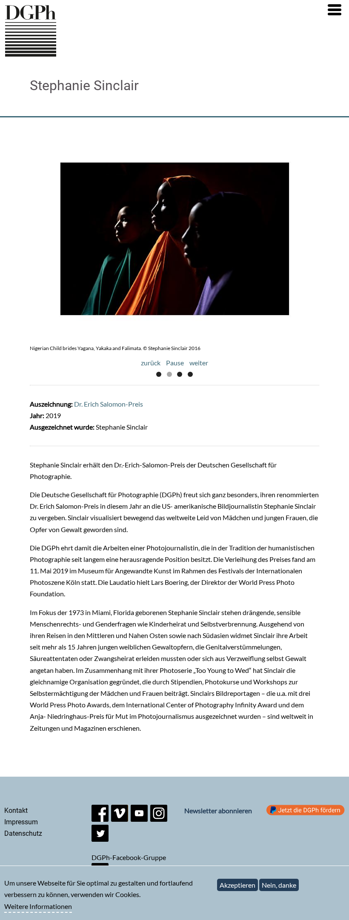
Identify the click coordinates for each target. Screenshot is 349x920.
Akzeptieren (237, 885)
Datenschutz (23, 833)
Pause (175, 363)
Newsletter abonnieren (218, 810)
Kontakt (16, 810)
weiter (198, 363)
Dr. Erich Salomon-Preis (108, 404)
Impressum (21, 822)
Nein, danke (279, 885)
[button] (334, 9)
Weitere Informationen (38, 906)
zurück (150, 363)
